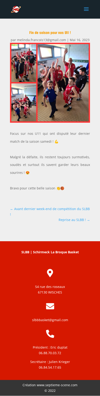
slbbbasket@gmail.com (50, 320)
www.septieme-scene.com (57, 385)
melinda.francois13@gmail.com (41, 40)
